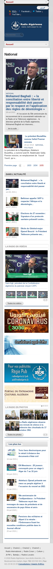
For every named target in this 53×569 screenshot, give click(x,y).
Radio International (13, 551)
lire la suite (12, 129)
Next (46, 299)
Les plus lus (15, 444)
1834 (35, 165)
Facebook (25, 11)
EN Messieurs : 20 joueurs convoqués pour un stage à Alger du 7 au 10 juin (31, 468)
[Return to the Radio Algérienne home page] (26, 22)
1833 (29, 165)
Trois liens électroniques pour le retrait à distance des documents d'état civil (32, 453)
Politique (28, 148)
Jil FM (8, 555)
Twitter (38, 11)
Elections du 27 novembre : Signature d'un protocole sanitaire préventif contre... (33, 216)
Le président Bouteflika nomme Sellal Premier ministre (35, 139)
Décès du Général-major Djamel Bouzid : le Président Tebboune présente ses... (34, 231)
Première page (10, 165)
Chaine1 (16, 548)
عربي (42, 7)
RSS (14, 11)
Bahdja (16, 555)
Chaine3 (35, 548)
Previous (44, 299)
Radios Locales (27, 555)
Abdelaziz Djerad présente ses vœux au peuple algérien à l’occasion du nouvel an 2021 (32, 483)
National (10, 93)
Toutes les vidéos (14, 303)
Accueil (7, 548)
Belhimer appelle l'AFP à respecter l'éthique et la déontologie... (32, 201)
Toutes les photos (14, 435)
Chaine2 (26, 548)
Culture (40, 551)
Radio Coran (29, 551)
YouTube (16, 14)
